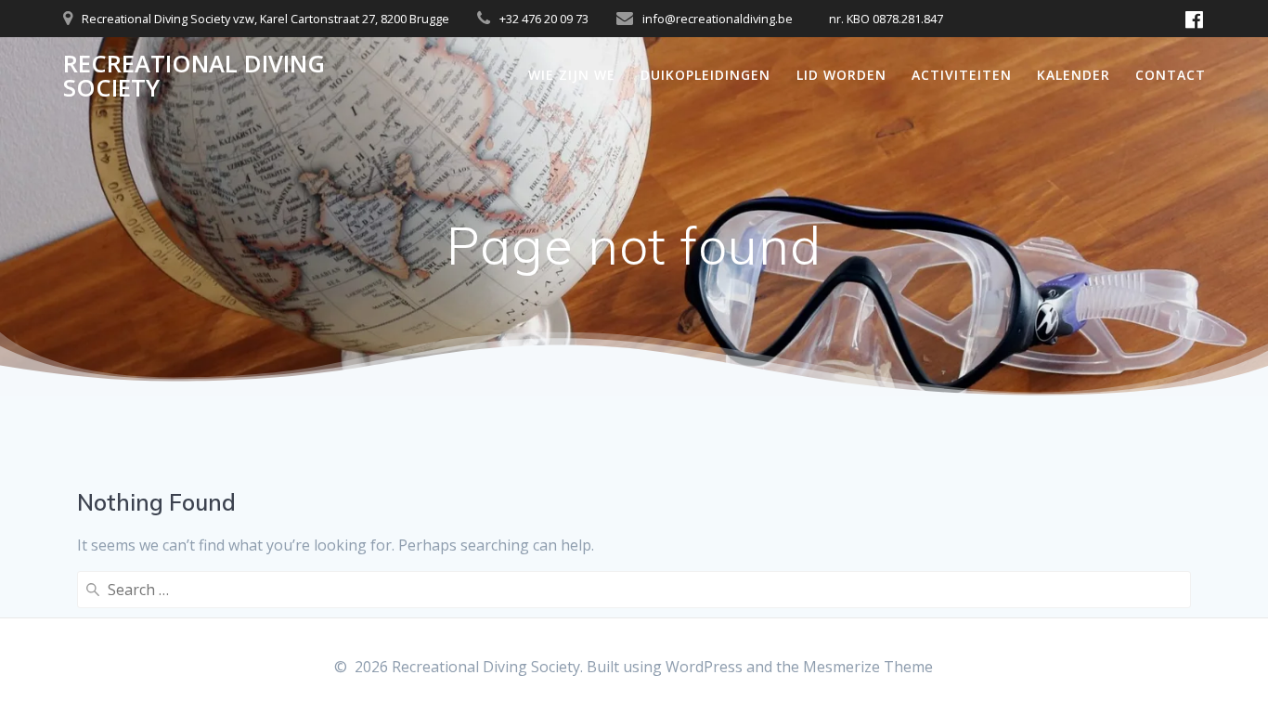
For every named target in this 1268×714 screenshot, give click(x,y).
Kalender (1073, 75)
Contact (1170, 75)
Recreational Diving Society (194, 75)
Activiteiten (962, 75)
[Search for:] (633, 589)
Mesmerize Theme (868, 666)
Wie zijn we (571, 75)
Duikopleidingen (705, 75)
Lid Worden (841, 75)
